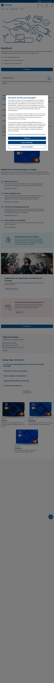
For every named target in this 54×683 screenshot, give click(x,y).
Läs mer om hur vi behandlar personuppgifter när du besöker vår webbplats (26, 134)
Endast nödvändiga (27, 142)
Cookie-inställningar (27, 147)
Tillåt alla (27, 138)
